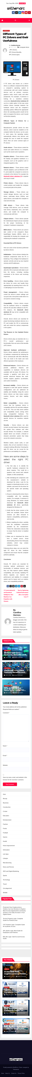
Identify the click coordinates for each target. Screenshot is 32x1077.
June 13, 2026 (10, 1031)
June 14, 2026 (10, 1013)
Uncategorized (7, 888)
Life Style (6, 854)
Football (5, 832)
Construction (7, 807)
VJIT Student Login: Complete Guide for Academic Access (13, 1010)
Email (5, 755)
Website (5, 765)
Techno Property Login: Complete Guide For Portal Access (15, 992)
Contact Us (13, 1073)
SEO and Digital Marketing (11, 871)
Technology (6, 30)
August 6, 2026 (10, 976)
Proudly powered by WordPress (10, 1067)
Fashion (5, 824)
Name (5, 746)
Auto (4, 794)
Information (6, 850)
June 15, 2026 (10, 994)
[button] (15, 20)
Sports (5, 875)
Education (6, 815)
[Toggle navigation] (29, 20)
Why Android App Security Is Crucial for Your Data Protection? (14, 690)
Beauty (5, 798)
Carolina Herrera (15, 45)
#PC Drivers (13, 49)
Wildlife (5, 892)
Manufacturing (7, 862)
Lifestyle (5, 858)
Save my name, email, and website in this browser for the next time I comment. (15, 778)
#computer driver (24, 47)
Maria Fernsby (18, 657)
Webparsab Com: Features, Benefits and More (15, 655)
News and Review (8, 867)
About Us (7, 1073)
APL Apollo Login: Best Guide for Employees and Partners (15, 1028)
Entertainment (7, 820)
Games (5, 837)
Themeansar (16, 1069)
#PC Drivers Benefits (15, 52)
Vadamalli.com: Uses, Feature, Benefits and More (14, 672)
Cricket (5, 811)
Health (5, 841)
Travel (5, 884)
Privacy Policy (21, 1073)
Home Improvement (9, 845)
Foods (5, 828)
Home (2, 1073)
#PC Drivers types (14, 54)
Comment (6, 713)
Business (6, 803)
